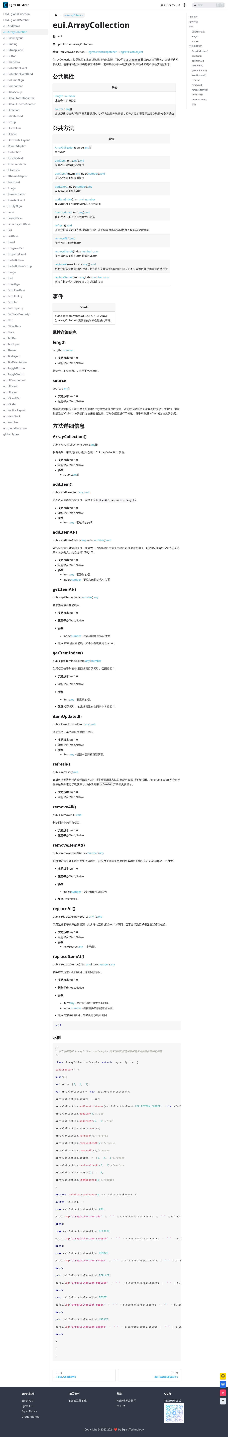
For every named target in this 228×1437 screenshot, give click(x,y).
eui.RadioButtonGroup (17, 266)
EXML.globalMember (16, 20)
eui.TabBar (10, 338)
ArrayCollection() (200, 51)
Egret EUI (27, 1406)
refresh (59, 225)
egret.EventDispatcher (102, 52)
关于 (119, 1406)
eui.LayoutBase (12, 218)
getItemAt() (197, 65)
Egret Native (29, 1411)
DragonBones (30, 1416)
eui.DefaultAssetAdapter (18, 98)
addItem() (197, 55)
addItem (60, 160)
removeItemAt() (200, 89)
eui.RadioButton (13, 260)
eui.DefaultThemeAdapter (19, 104)
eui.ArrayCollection (15, 32)
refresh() (196, 80)
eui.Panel (9, 242)
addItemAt (61, 173)
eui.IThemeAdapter (15, 176)
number (70, 96)
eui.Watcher (10, 422)
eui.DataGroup (12, 92)
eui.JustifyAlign (12, 206)
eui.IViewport (11, 182)
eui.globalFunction (15, 428)
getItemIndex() (199, 70)
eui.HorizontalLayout (16, 140)
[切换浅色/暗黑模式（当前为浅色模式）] (184, 5)
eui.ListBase (10, 236)
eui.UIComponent (14, 380)
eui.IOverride (11, 170)
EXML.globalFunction (16, 14)
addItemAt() (198, 60)
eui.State (8, 332)
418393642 (171, 1400)
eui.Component (13, 86)
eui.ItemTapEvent (14, 200)
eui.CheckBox (11, 62)
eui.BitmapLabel (13, 50)
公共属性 (193, 17)
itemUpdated (63, 212)
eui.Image (9, 188)
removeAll (61, 238)
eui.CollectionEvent (15, 68)
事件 (191, 26)
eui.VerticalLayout (14, 410)
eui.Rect (8, 278)
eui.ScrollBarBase (14, 290)
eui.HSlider (10, 134)
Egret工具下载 (78, 1400)
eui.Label (9, 212)
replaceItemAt (64, 277)
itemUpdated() (199, 75)
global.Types (11, 434)
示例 (194, 104)
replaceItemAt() (199, 99)
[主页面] (56, 15)
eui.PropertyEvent (14, 254)
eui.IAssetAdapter (14, 146)
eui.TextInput (11, 344)
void (81, 160)
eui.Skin (8, 320)
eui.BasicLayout (13, 38)
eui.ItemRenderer (14, 194)
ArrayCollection (64, 147)
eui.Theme (9, 350)
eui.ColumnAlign (13, 80)
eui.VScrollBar (12, 398)
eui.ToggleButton (14, 368)
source (59, 109)
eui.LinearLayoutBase (16, 224)
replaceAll (61, 264)
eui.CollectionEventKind (18, 74)
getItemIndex (63, 199)
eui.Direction (11, 110)
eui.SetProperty (13, 308)
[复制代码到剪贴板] (177, 1025)
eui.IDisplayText (13, 158)
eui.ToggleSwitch (14, 374)
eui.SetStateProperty (16, 314)
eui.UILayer (10, 392)
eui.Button (10, 56)
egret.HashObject (132, 52)
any (68, 109)
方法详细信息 (195, 46)
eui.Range (9, 272)
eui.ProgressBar (13, 248)
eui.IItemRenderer (14, 164)
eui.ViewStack (12, 416)
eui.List (7, 230)
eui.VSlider (10, 404)
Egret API (27, 1400)
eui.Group (9, 122)
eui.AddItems (11, 26)
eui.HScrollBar (12, 128)
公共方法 (193, 21)
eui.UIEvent (10, 386)
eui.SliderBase (12, 326)
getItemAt (61, 186)
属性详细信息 (198, 31)
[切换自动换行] (171, 1047)
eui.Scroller (10, 302)
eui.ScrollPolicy (12, 296)
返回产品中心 (169, 5)
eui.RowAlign (11, 284)
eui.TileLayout (12, 356)
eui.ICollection (12, 152)
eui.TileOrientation (15, 362)
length (59, 96)
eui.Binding (10, 44)
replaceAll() (197, 94)
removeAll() (197, 85)
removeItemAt (64, 251)
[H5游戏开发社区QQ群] (174, 1422)
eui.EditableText (13, 116)
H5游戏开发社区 (126, 1400)
